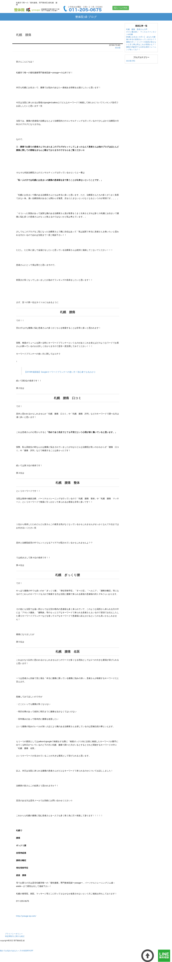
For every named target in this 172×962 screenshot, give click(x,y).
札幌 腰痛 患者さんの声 (136, 29)
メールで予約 (121, 8)
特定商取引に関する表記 (14, 936)
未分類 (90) (130, 61)
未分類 (117, 48)
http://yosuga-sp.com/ (26, 916)
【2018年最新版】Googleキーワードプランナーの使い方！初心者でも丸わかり (60, 372)
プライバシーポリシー (14, 934)
